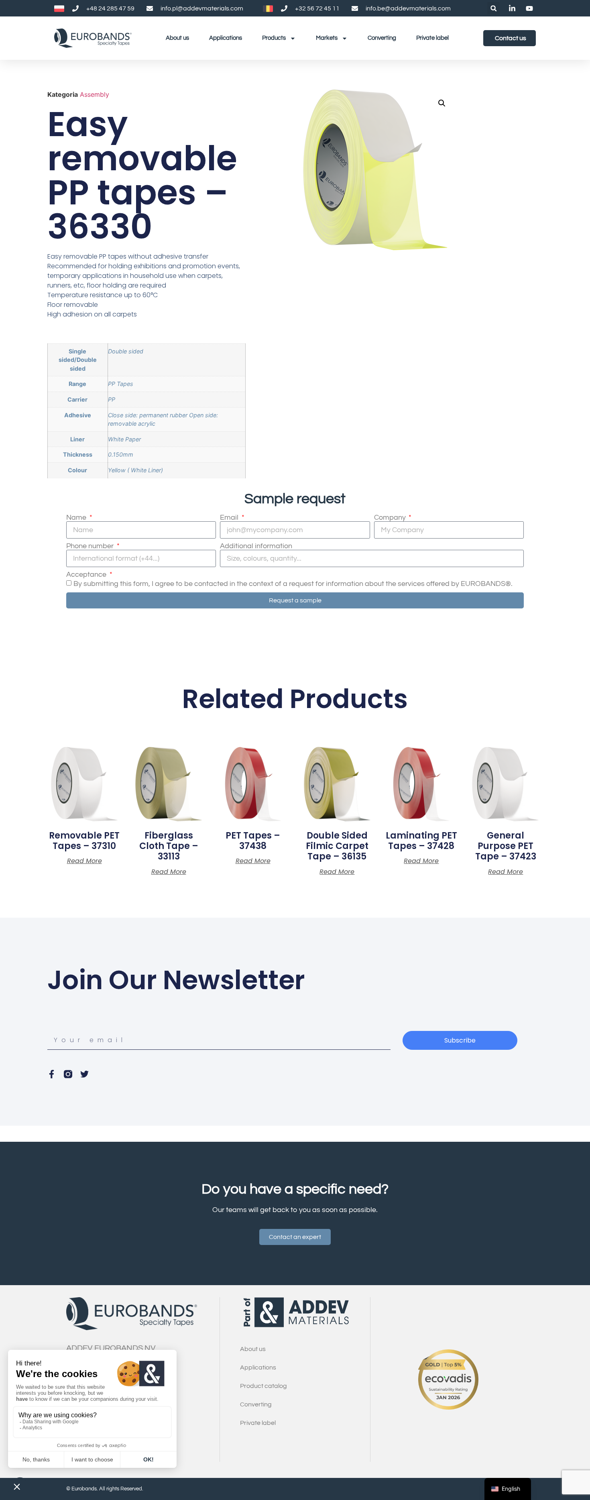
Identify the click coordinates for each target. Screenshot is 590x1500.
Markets (327, 38)
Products (274, 38)
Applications (225, 38)
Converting (382, 38)
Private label (432, 38)
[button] (493, 8)
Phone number (90, 546)
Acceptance (87, 574)
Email (230, 517)
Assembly (94, 94)
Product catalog (263, 1386)
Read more (84, 861)
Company (390, 517)
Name (77, 517)
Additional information (256, 546)
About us (177, 38)
